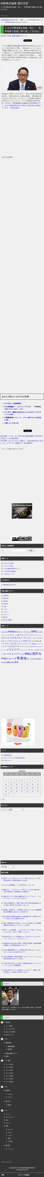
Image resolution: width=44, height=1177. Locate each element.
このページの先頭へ (24, 1175)
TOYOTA (6, 596)
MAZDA (5, 604)
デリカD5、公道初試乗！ (13, 403)
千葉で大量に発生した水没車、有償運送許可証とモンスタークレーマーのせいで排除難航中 (22, 964)
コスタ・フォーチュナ (34, 638)
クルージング (10, 1117)
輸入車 (5, 617)
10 (6, 784)
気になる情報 (7, 620)
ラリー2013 (9, 1067)
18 (11, 788)
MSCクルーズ (20, 632)
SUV (29, 632)
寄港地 (22, 658)
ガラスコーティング (36, 635)
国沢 (35, 653)
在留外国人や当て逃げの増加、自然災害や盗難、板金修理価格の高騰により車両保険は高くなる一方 (22, 944)
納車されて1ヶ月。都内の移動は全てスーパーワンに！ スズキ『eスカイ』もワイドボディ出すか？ (22, 897)
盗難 (8, 662)
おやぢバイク (10, 1035)
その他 (10, 1141)
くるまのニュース (8, 574)
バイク (6, 1087)
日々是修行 (7, 1022)
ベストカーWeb (8, 566)
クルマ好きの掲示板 (9, 571)
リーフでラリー (10, 1029)
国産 (7, 1126)
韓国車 (10, 1049)
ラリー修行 (7, 1060)
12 (16, 784)
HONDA (5, 632)
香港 (16, 662)
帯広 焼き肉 (30, 659)
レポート (8, 1123)
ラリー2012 (9, 1070)
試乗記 (12, 662)
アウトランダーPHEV (7, 635)
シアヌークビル (12, 641)
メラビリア (12, 649)
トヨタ (10, 1135)
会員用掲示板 (7, 755)
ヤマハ (10, 1132)
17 (6, 788)
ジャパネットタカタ (8, 644)
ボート (6, 1110)
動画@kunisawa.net (9, 585)
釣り (7, 1120)
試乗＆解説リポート (19, 36)
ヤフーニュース (24, 650)
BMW (9, 1105)
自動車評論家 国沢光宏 (14, 3)
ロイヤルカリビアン (12, 654)
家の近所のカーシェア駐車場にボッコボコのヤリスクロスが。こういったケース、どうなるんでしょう (22, 937)
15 (33, 784)
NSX (27, 632)
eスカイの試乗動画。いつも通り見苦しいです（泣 (18, 885)
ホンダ (28, 646)
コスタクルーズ (17, 637)
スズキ (5, 612)
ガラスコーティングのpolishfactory (14, 758)
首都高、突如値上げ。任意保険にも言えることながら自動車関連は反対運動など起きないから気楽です (22, 911)
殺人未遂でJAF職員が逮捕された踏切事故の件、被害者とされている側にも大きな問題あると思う (22, 917)
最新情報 (8, 1043)
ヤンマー (10, 1129)
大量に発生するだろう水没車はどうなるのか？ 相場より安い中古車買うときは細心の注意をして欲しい (22, 971)
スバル (5, 609)
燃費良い (39, 659)
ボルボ (32, 646)
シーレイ (10, 1149)
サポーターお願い (8, 563)
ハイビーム (22, 646)
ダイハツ (6, 614)
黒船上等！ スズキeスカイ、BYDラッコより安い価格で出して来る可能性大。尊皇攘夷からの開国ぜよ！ (22, 891)
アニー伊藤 (16, 635)
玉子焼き (3, 662)
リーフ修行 (9, 1026)
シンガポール (25, 641)
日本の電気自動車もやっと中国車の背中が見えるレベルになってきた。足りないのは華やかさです (22, 951)
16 (38, 784)
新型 (36, 659)
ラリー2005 (9, 1082)
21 (27, 788)
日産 (9, 1138)
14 (27, 784)
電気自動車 (11, 1046)
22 (33, 788)
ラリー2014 (9, 1064)
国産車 (8, 1090)
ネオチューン (7, 760)
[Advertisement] (22, 133)
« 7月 (2, 799)
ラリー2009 (9, 1076)
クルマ (6, 1039)
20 (22, 788)
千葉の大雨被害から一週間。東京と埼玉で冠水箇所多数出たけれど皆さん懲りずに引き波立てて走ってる (22, 904)
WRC (34, 631)
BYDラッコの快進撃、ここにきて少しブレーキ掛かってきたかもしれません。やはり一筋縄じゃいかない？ (22, 931)
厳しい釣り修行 (10, 1032)
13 (22, 784)
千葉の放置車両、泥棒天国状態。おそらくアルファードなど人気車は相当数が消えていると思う (22, 957)
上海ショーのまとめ (11, 423)
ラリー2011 (9, 1073)
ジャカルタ (36, 641)
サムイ (3, 641)
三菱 (4, 606)
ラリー (31, 650)
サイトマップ (7, 1162)
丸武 (23, 654)
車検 (7, 1056)
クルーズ (5, 638)
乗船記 (28, 653)
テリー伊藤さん (32, 643)
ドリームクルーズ (11, 646)
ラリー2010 (9, 1079)
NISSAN (5, 598)
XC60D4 (40, 632)
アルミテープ (25, 635)
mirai (11, 631)
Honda (5, 601)
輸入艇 (8, 1145)
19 (16, 788)
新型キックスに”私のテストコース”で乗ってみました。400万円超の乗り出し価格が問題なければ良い (22, 879)
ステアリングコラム (22, 643)
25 (11, 791)
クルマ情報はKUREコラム (11, 568)
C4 (2, 632)
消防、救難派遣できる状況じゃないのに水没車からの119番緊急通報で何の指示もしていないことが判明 (22, 924)
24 (6, 791)
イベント (8, 1114)
